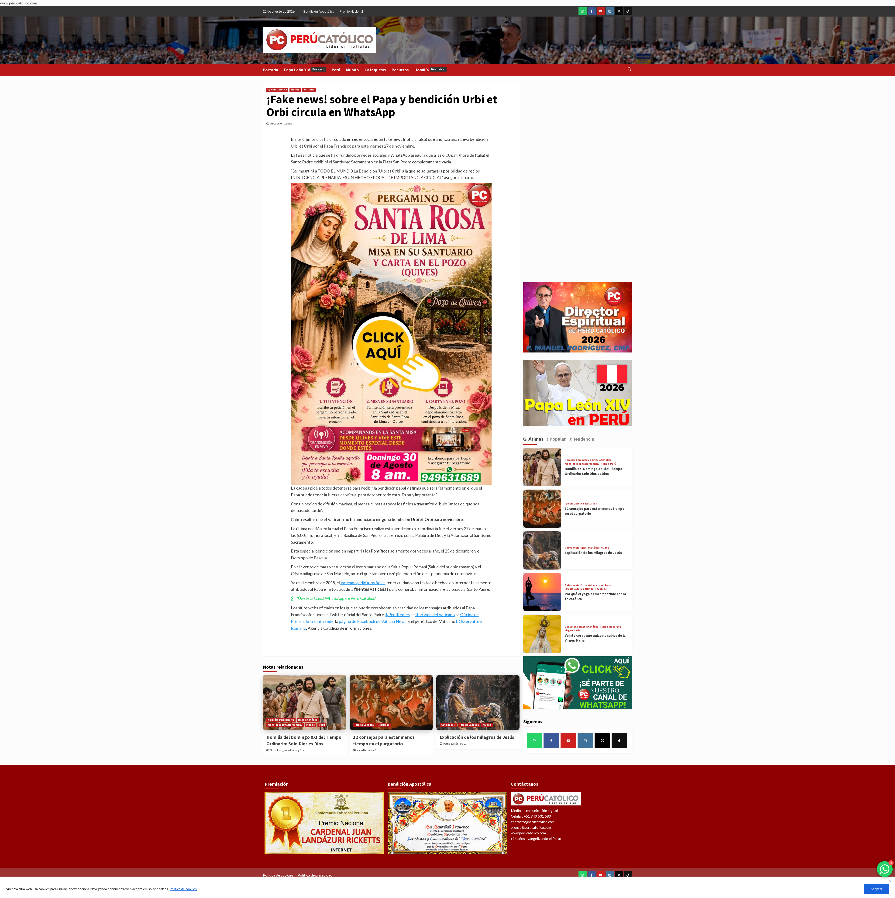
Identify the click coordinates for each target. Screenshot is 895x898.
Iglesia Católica (277, 89)
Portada (270, 70)
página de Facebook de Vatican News (372, 621)
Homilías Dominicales (281, 719)
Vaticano (308, 89)
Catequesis (375, 70)
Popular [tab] (557, 439)
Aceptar (876, 889)
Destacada (571, 627)
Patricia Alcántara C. (454, 743)
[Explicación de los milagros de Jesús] (478, 702)
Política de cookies (183, 889)
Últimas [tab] (535, 439)
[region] (447, 887)
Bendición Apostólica (318, 11)
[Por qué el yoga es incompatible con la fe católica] (542, 592)
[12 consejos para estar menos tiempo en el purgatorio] (391, 702)
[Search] (629, 69)
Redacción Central (281, 123)
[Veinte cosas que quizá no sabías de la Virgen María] (542, 634)
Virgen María (572, 630)
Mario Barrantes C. (367, 750)
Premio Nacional (351, 11)
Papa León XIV (304, 70)
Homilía (429, 70)
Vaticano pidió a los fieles (363, 582)
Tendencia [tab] (583, 439)
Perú (336, 70)
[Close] (890, 881)
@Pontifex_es (397, 614)
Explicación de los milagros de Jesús (477, 737)
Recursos (400, 70)
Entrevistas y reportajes (595, 585)
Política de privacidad (315, 875)
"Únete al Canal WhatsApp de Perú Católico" (336, 598)
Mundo (352, 70)
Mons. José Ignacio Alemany (285, 724)
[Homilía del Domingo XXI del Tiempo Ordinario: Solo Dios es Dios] (304, 702)
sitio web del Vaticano (435, 614)
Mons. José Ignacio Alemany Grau (287, 750)
